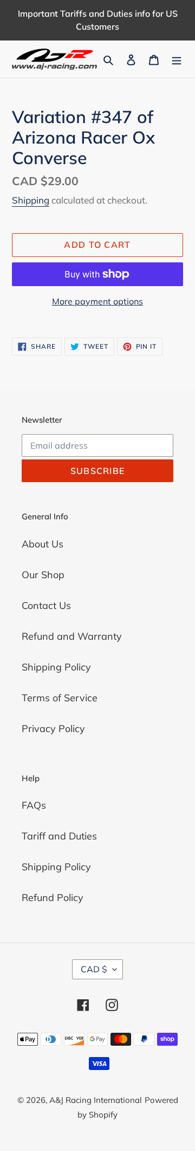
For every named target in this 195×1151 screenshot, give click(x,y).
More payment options (97, 301)
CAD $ (94, 969)
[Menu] (176, 59)
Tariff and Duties (59, 836)
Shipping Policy (56, 667)
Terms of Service (60, 698)
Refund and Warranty (72, 636)
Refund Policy (52, 897)
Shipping (30, 200)
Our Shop (43, 574)
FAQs (34, 805)
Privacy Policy (53, 728)
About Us (42, 544)
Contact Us (46, 605)
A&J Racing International (95, 1100)
